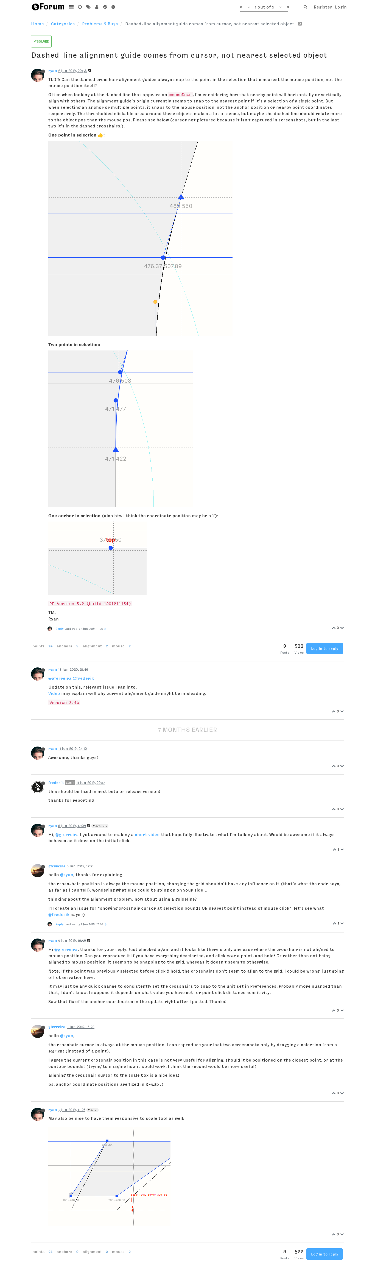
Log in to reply (324, 648)
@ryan (66, 874)
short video (147, 834)
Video (54, 693)
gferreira (57, 866)
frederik (56, 782)
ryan (52, 71)
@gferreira (60, 678)
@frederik (83, 678)
